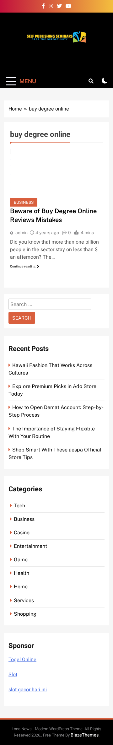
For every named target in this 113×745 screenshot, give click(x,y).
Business (24, 202)
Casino (22, 533)
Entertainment (30, 546)
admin (21, 232)
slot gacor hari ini (27, 690)
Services (24, 600)
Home (21, 587)
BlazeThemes (85, 735)
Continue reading (22, 266)
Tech (19, 506)
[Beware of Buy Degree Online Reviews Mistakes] (56, 178)
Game (21, 560)
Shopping (25, 614)
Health (21, 573)
